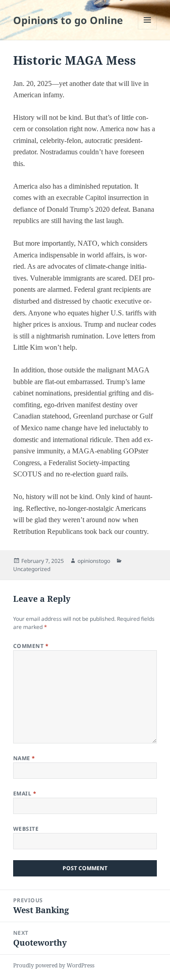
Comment (31, 646)
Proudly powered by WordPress (53, 965)
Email (24, 793)
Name (24, 758)
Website (26, 829)
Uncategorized (31, 569)
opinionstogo (94, 561)
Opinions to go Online (68, 20)
